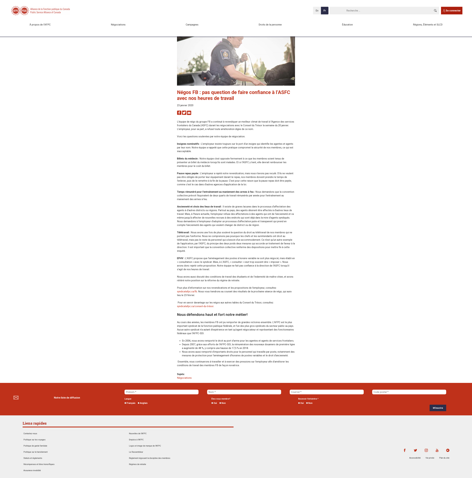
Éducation (347, 24)
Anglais (143, 403)
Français (130, 403)
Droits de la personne (270, 24)
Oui (215, 403)
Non (223, 403)
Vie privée (430, 458)
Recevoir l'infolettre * (308, 399)
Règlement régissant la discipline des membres (149, 458)
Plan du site (444, 458)
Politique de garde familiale (35, 446)
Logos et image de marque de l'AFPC (145, 446)
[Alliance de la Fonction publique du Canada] (27, 10)
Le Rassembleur (136, 452)
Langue (128, 399)
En (318, 11)
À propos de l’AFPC (40, 24)
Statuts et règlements (32, 458)
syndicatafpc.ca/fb (187, 291)
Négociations (118, 24)
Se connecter (453, 10)
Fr (325, 11)
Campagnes (192, 24)
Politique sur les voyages (34, 440)
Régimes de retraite (137, 464)
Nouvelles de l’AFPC (138, 433)
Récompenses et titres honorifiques (38, 464)
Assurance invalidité (32, 470)
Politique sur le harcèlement (35, 452)
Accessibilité (415, 458)
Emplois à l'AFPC (136, 440)
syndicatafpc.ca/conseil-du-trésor (195, 306)
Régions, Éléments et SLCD (427, 24)
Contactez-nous (30, 433)
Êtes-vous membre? (220, 399)
